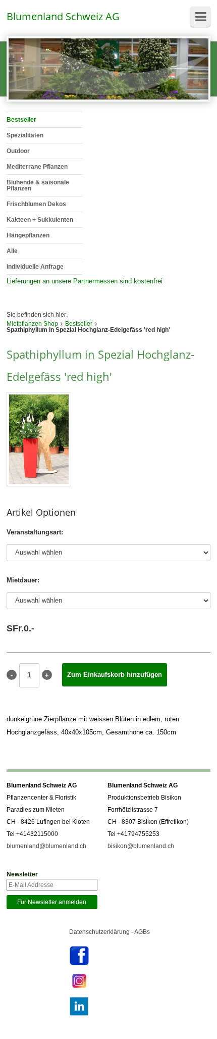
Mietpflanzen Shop (32, 324)
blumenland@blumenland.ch (46, 846)
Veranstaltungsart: (35, 532)
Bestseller (78, 324)
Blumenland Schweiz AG (63, 16)
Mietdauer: (23, 580)
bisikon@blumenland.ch (140, 846)
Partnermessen (95, 281)
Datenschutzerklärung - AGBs (109, 931)
